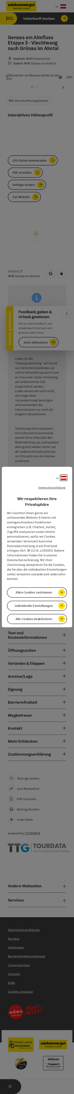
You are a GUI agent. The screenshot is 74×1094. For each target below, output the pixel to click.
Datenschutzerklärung (52, 487)
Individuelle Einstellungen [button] (34, 606)
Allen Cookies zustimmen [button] (34, 592)
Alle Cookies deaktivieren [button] (34, 619)
